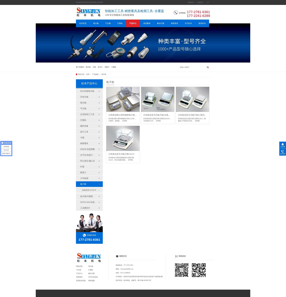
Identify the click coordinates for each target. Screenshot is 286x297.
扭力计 (100, 67)
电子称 (103, 74)
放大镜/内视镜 (86, 196)
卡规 (94, 67)
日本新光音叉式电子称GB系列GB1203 (157, 115)
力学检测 (84, 178)
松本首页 (82, 23)
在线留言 (200, 2)
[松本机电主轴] (143, 62)
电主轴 (96, 23)
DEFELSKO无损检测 (89, 202)
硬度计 (83, 172)
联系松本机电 (81, 280)
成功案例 (146, 23)
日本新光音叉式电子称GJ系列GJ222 (192, 115)
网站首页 (79, 266)
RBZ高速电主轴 (87, 91)
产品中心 (133, 23)
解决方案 (160, 23)
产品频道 (95, 74)
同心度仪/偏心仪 (87, 161)
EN (208, 2)
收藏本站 (191, 2)
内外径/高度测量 (87, 149)
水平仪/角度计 (86, 155)
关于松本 (188, 23)
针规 (82, 167)
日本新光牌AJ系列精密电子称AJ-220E (122, 115)
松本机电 (127, 280)
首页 (88, 74)
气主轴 (108, 23)
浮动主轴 (84, 97)
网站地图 (91, 280)
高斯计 (107, 67)
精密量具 (84, 143)
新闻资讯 (174, 23)
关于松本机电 (93, 277)
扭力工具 (84, 132)
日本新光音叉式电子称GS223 (121, 154)
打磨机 (120, 23)
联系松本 (202, 23)
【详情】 (125, 121)
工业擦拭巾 (85, 208)
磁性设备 (84, 126)
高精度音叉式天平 (89, 190)
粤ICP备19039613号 (144, 280)
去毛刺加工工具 (87, 114)
